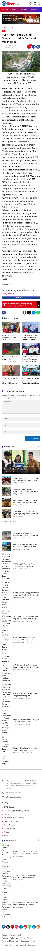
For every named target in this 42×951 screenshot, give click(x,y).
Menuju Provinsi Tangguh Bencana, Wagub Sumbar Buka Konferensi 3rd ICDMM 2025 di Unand (26, 594)
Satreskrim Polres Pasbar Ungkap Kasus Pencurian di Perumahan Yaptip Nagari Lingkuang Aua (25, 903)
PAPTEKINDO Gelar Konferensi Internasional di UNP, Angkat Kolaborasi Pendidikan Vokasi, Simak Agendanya (24, 565)
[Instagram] (17, 927)
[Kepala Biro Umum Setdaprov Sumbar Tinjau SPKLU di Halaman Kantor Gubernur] (11, 327)
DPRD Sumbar (9, 807)
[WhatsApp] (38, 312)
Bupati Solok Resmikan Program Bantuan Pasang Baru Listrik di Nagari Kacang (30, 380)
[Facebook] (24, 312)
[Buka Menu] (34, 3)
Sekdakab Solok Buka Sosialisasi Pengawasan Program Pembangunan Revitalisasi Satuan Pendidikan (26, 694)
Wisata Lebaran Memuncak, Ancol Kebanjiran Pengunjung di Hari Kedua (26, 545)
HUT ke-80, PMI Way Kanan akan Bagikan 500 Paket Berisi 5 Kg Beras (25, 617)
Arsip (33, 941)
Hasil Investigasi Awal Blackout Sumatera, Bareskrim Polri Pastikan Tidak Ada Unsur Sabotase (31, 359)
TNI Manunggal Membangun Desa (16, 811)
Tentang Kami (15, 935)
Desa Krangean (9, 828)
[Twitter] (29, 312)
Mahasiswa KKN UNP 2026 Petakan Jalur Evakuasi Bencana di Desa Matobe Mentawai (26, 479)
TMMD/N (7, 814)
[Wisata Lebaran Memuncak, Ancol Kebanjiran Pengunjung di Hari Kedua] (6, 546)
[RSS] (38, 927)
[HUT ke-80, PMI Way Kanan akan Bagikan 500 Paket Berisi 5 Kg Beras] (6, 618)
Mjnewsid (5, 46)
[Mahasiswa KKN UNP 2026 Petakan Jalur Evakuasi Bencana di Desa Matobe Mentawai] (6, 480)
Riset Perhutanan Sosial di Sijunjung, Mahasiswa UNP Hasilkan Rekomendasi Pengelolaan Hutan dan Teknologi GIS (26, 490)
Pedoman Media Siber (10, 938)
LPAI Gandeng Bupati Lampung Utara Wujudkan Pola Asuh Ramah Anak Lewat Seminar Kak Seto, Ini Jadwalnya (26, 666)
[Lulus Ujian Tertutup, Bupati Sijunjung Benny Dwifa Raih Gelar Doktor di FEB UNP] (6, 513)
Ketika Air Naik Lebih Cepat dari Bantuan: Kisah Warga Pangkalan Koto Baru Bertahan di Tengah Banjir (25, 534)
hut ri (6, 836)
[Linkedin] (21, 927)
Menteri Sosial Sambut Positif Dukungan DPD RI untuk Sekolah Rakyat (25, 639)
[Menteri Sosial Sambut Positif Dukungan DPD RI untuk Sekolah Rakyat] (6, 640)
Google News (8, 293)
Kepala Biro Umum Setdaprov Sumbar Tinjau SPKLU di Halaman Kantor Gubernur (9, 337)
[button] (30, 3)
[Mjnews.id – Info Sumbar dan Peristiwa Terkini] (10, 3)
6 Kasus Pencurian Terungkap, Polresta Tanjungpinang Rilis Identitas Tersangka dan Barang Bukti (25, 876)
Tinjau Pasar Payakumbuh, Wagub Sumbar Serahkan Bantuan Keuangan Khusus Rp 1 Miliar (26, 721)
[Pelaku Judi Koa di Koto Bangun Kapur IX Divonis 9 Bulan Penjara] (6, 853)
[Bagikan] (38, 47)
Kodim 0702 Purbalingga (13, 821)
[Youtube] (25, 927)
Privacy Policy (26, 938)
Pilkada (6, 832)
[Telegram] (34, 312)
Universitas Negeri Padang (14, 818)
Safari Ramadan (10, 825)
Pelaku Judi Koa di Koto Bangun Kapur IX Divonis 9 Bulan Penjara (25, 852)
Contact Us (25, 941)
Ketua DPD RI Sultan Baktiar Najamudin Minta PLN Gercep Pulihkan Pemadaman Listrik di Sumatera (10, 380)
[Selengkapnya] (39, 446)
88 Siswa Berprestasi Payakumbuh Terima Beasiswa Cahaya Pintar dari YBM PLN (30, 337)
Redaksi (5, 935)
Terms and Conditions (10, 941)
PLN (3, 31)
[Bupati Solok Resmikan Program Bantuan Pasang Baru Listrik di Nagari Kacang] (31, 370)
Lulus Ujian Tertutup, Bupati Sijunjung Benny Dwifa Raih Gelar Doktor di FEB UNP (25, 512)
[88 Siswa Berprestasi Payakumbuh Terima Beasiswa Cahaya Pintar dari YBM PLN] (31, 327)
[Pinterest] (12, 927)
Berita (5, 330)
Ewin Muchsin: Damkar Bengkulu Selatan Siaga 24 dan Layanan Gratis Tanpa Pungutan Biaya (25, 749)
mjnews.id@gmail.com (14, 797)
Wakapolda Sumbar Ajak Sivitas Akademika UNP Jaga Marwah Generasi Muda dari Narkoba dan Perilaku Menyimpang (25, 501)
